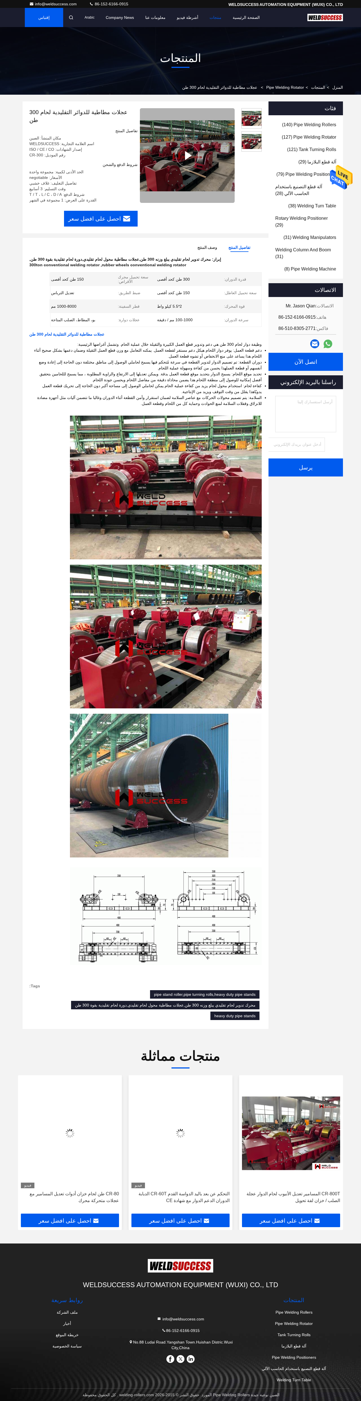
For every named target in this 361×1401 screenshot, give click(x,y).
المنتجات (318, 87)
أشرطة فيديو (187, 17)
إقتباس (44, 17)
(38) (312, 205)
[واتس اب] (328, 344)
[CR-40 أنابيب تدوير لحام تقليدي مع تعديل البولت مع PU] (70, 1133)
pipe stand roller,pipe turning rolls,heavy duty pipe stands (205, 994)
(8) (310, 269)
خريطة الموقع (67, 1335)
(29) (317, 161)
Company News (120, 17)
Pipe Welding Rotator (285, 87)
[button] (333, 1146)
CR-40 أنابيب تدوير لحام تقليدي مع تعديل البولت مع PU (71, 1197)
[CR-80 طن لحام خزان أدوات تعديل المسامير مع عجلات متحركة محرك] (180, 1133)
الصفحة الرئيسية (246, 17)
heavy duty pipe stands (235, 1016)
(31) (309, 237)
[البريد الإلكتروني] (314, 343)
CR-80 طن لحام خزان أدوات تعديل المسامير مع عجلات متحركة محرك (185, 1197)
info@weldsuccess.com (56, 4)
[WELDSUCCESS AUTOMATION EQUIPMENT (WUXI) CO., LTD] (325, 17)
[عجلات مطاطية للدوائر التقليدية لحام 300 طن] (187, 155)
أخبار (67, 1323)
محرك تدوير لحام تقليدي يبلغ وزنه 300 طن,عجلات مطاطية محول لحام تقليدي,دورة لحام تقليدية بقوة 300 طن (165, 1005)
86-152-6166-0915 (111, 4)
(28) (298, 190)
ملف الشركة (67, 1312)
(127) (309, 137)
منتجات (215, 17)
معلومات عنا (155, 17)
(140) (309, 124)
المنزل (337, 87)
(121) (311, 149)
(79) (306, 174)
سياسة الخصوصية (67, 1346)
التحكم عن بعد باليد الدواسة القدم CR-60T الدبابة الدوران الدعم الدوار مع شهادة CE (294, 1197)
